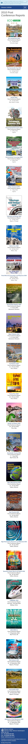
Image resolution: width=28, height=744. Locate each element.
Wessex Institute (6, 7)
